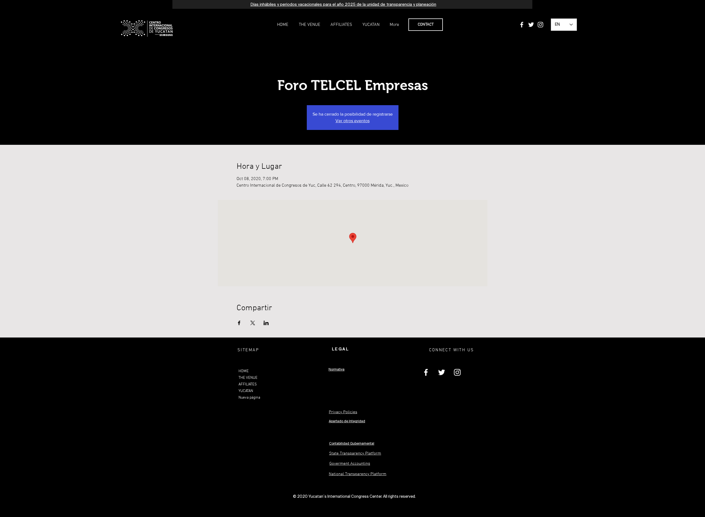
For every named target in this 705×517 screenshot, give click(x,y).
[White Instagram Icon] (540, 24)
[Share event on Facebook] (239, 323)
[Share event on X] (252, 323)
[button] (309, 25)
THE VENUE (247, 377)
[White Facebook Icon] (521, 24)
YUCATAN (245, 391)
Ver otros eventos (352, 120)
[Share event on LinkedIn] (266, 323)
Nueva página (249, 397)
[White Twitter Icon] (531, 24)
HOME (243, 371)
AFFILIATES (247, 384)
